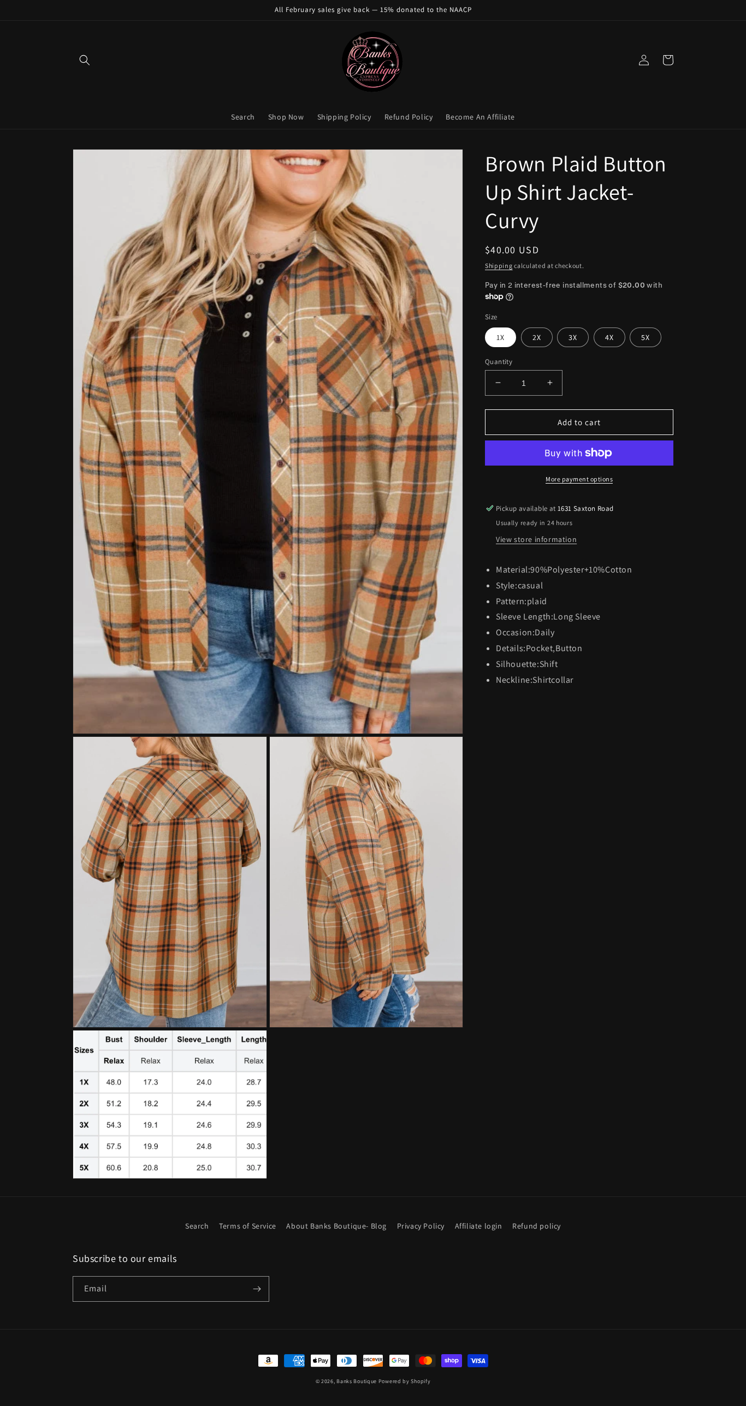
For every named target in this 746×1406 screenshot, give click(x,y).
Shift (549, 663)
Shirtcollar (552, 679)
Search (197, 1226)
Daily (544, 632)
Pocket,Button (554, 648)
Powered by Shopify (404, 1381)
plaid (537, 600)
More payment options (579, 479)
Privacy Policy (421, 1226)
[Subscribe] (257, 1289)
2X (536, 337)
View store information (536, 539)
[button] (85, 60)
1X (500, 337)
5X (645, 337)
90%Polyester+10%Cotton (581, 569)
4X (609, 337)
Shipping (499, 265)
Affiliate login (478, 1226)
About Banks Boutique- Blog (336, 1226)
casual (530, 585)
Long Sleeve (577, 616)
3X (573, 337)
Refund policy (536, 1226)
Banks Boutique (356, 1381)
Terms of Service (247, 1226)
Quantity (498, 361)
